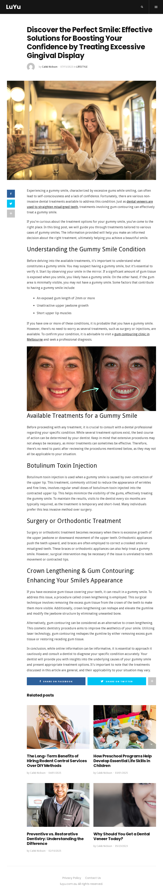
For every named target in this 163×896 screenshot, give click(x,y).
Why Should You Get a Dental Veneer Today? (121, 836)
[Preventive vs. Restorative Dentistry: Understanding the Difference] (58, 805)
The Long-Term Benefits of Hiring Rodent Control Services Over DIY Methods (57, 760)
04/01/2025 (55, 773)
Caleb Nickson (49, 66)
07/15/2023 (66, 66)
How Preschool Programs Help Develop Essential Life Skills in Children (122, 760)
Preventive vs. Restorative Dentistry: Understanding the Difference (55, 838)
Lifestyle (81, 66)
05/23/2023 (121, 846)
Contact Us (93, 878)
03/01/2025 (121, 773)
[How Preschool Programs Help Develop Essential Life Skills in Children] (124, 727)
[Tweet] (11, 204)
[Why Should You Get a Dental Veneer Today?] (124, 805)
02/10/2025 (55, 850)
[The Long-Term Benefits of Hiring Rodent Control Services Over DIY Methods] (58, 727)
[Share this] (11, 194)
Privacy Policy (71, 878)
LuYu (13, 7)
